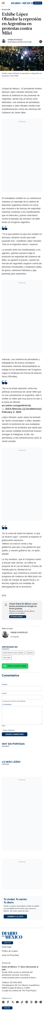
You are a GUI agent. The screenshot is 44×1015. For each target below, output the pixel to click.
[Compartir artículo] (40, 41)
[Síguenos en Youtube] (17, 1002)
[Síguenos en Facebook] (7, 1002)
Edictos (7, 943)
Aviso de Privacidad (10, 955)
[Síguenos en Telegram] (36, 1002)
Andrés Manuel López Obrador (13, 653)
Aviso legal (6, 947)
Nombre (5, 684)
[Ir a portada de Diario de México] (22, 935)
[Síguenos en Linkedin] (26, 1002)
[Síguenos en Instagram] (3, 1002)
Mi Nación (6, 10)
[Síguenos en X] (12, 1002)
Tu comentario (7, 704)
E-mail (4, 693)
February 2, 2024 (11, 412)
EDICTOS (37, 3)
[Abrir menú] (3, 3)
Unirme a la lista (15, 916)
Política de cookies (10, 951)
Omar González (15, 40)
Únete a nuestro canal (16, 666)
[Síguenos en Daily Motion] (40, 1002)
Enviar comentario (15, 734)
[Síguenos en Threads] (31, 1002)
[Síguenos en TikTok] (22, 1002)
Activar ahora (16, 617)
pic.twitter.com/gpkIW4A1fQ (16, 405)
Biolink (7, 1008)
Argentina (30, 653)
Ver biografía (15, 637)
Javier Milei (7, 658)
